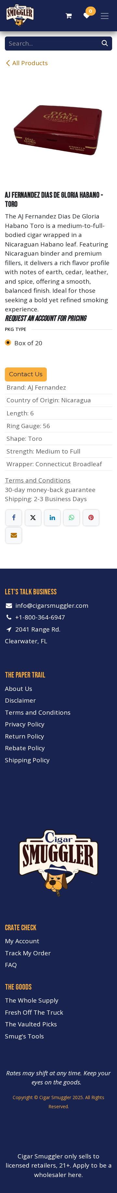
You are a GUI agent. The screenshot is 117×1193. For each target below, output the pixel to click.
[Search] (105, 44)
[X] (33, 518)
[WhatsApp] (71, 518)
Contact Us (26, 374)
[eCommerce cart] (68, 15)
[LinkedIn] (52, 518)
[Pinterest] (91, 518)
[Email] (13, 535)
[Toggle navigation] (104, 15)
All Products (30, 63)
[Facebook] (13, 518)
